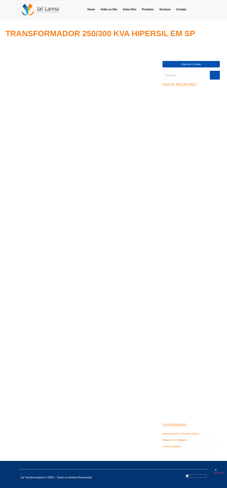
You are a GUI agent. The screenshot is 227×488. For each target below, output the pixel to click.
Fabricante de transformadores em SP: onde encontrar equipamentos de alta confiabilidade (65, 184)
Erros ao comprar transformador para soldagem (187, 406)
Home (91, 9)
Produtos (148, 9)
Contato (181, 9)
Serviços (164, 9)
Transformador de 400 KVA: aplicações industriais (189, 305)
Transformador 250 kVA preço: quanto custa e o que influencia (189, 137)
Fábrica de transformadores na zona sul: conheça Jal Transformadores (190, 194)
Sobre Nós (129, 9)
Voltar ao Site (109, 9)
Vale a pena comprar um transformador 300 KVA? (188, 356)
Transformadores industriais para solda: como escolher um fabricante (191, 251)
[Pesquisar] (215, 75)
